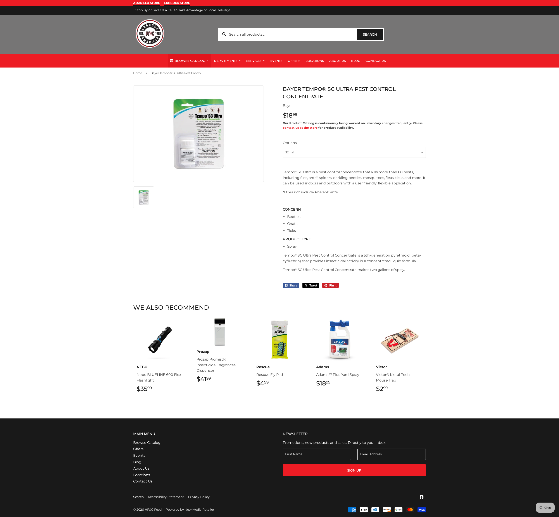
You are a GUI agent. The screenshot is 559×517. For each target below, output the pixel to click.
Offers (294, 60)
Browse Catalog (190, 60)
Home (137, 73)
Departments (226, 60)
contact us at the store (300, 127)
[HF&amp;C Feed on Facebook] (422, 497)
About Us (337, 60)
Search (373, 34)
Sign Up (354, 470)
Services (254, 60)
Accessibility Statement (166, 497)
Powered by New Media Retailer (190, 509)
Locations (315, 60)
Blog (355, 60)
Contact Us (376, 60)
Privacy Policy (199, 497)
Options (290, 143)
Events (276, 60)
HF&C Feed (153, 509)
